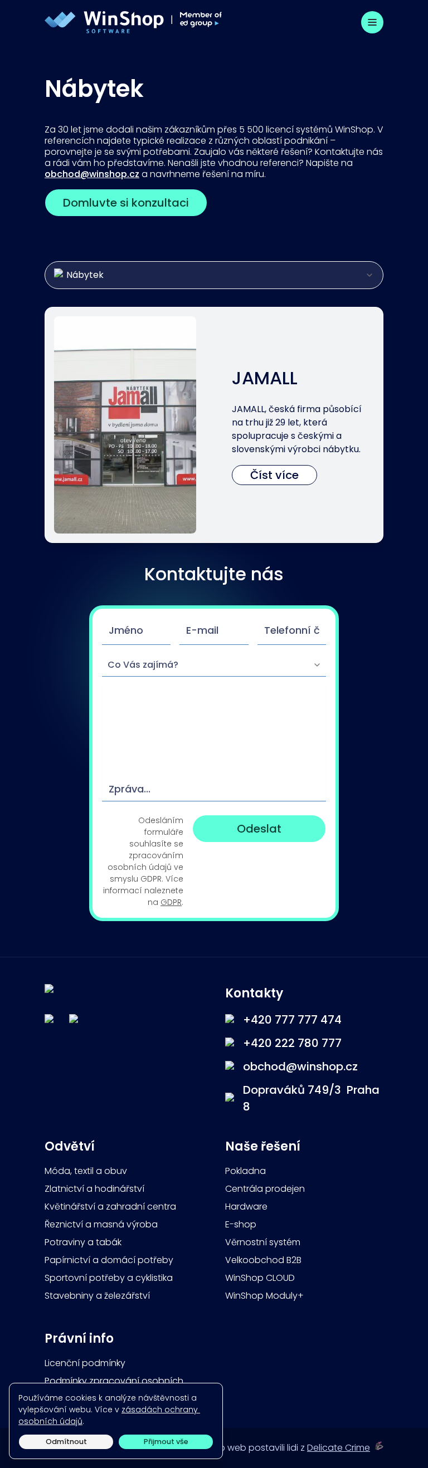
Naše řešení (264, 1146)
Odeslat (259, 828)
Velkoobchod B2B (263, 1260)
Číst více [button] (274, 475)
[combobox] (214, 275)
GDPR (171, 902)
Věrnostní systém (262, 1242)
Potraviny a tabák (83, 1242)
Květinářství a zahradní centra (110, 1206)
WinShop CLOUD (260, 1277)
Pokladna (245, 1170)
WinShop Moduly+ (264, 1295)
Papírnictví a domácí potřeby (109, 1260)
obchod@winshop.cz (92, 174)
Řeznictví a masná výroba (101, 1224)
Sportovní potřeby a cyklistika (109, 1277)
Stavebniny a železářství (97, 1295)
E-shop (240, 1224)
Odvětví (70, 1146)
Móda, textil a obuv (86, 1170)
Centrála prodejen (265, 1188)
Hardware (246, 1206)
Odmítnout (66, 1441)
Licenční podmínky (85, 1363)
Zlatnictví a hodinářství (94, 1188)
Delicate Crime (338, 1447)
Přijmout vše (166, 1441)
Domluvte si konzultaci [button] (126, 203)
